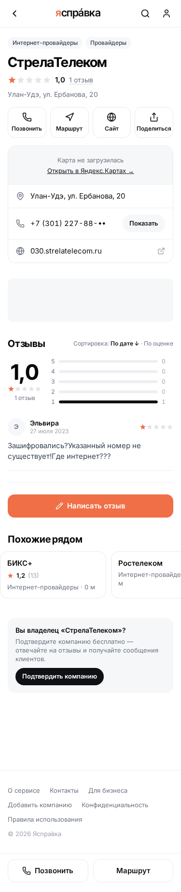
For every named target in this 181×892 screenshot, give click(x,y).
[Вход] (166, 13)
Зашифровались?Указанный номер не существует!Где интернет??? (74, 451)
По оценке (158, 343)
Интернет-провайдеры (45, 42)
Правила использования (45, 819)
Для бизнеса (107, 790)
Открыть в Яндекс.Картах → (90, 170)
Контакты (64, 790)
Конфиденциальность (115, 805)
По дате (125, 343)
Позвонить (27, 128)
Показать (143, 223)
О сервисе (24, 790)
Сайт (112, 128)
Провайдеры (108, 42)
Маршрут (69, 128)
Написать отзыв (96, 505)
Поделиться (154, 128)
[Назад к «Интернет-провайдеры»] (14, 13)
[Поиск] (145, 13)
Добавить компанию (40, 805)
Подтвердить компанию (59, 676)
